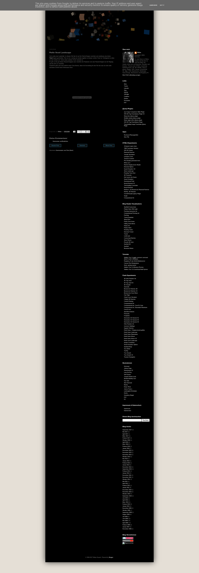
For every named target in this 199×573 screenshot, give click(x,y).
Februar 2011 (126, 485)
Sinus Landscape (129, 171)
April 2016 (125, 442)
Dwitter (126, 98)
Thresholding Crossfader (131, 185)
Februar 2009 (126, 524)
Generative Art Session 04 (131, 322)
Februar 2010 (126, 504)
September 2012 (127, 469)
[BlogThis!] (81, 131)
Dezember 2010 (127, 489)
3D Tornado (127, 284)
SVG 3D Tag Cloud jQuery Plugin (133, 122)
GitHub (126, 92)
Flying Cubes (127, 227)
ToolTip (126, 350)
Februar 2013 (126, 463)
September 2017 (127, 429)
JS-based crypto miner (130, 146)
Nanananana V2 (128, 370)
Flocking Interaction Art (130, 211)
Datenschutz (127, 410)
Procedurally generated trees (132, 160)
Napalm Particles (129, 328)
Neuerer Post (55, 145)
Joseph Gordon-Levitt (130, 376)
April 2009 (125, 522)
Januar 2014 (126, 461)
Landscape (127, 236)
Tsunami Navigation (129, 357)
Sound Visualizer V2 (129, 169)
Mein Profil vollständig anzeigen (131, 75)
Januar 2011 (126, 487)
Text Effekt (127, 348)
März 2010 (125, 502)
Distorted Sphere (128, 167)
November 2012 (127, 467)
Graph (125, 196)
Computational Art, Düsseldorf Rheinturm (135, 307)
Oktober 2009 (126, 510)
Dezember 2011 (127, 475)
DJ (125, 399)
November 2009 (127, 508)
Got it (162, 5)
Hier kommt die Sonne (130, 177)
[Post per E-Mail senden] (74, 131)
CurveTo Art (127, 309)
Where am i (127, 162)
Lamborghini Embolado (130, 391)
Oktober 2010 (126, 493)
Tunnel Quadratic (129, 217)
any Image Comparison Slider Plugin (134, 112)
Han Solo (126, 380)
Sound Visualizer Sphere (131, 344)
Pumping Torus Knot (129, 173)
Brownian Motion (128, 248)
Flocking (126, 215)
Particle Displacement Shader (132, 164)
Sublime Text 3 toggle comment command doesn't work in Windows (136, 258)
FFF (125, 102)
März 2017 (125, 436)
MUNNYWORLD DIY (130, 378)
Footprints (127, 315)
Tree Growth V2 (128, 355)
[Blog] (128, 543)
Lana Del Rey (128, 372)
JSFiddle (126, 94)
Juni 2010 (125, 498)
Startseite (82, 145)
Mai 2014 (125, 458)
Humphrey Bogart (129, 395)
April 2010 (125, 500)
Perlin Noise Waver (129, 336)
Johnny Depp (127, 368)
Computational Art (129, 198)
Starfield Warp (128, 346)
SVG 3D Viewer (128, 150)
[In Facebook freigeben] (86, 131)
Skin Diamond (128, 382)
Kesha (126, 393)
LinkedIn (126, 88)
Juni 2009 (125, 518)
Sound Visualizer (128, 179)
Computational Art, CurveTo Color (133, 305)
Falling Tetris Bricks (129, 223)
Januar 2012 (126, 473)
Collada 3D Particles (130, 299)
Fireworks (127, 313)
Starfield (126, 246)
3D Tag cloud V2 (128, 282)
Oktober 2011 (126, 479)
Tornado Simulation (129, 154)
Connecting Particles (130, 238)
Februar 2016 (126, 446)
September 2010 (127, 496)
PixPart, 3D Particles (130, 191)
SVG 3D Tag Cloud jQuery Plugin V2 (134, 114)
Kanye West (127, 387)
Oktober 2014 (126, 456)
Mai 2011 (125, 481)
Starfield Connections (130, 207)
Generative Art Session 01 (131, 318)
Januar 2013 (126, 465)
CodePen (126, 96)
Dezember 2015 (127, 450)
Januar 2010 (126, 506)
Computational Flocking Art (131, 213)
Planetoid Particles (129, 152)
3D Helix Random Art (130, 278)
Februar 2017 (126, 438)
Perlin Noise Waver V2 (130, 338)
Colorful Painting (128, 301)
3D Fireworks (128, 175)
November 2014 (127, 454)
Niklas (139, 52)
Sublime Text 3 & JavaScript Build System (136, 269)
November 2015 (127, 452)
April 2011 (125, 483)
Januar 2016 (126, 448)
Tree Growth (127, 353)
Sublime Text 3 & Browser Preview (133, 267)
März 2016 (125, 444)
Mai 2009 (125, 520)
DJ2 (125, 397)
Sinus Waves (127, 240)
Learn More (153, 5)
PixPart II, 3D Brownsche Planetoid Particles (136, 189)
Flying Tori (127, 225)
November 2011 (127, 477)
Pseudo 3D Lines (129, 242)
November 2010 (127, 491)
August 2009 (126, 514)
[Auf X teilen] (83, 131)
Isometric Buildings (129, 326)
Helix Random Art (129, 324)
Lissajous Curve (128, 156)
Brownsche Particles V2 (130, 291)
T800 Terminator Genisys (131, 148)
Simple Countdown (129, 342)
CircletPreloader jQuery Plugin (132, 193)
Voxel (51, 58)
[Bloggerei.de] (128, 538)
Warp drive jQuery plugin (131, 116)
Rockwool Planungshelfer (131, 135)
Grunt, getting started (130, 265)
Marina (126, 385)
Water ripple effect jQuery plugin (133, 120)
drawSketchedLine (129, 311)
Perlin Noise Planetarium (131, 334)
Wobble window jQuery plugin (132, 118)
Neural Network (128, 187)
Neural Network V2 (129, 183)
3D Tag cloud (127, 280)
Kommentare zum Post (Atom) (64, 150)
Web (125, 84)
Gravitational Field (129, 181)
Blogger (111, 557)
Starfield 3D (127, 244)
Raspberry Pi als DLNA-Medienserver (134, 261)
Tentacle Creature (129, 158)
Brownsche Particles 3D (131, 289)
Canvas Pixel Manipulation (131, 263)
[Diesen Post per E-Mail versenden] (78, 131)
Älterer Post (109, 145)
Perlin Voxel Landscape (130, 340)
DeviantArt (127, 100)
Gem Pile (126, 137)
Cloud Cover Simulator (130, 297)
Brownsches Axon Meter (131, 293)
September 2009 (127, 512)
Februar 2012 (126, 471)
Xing (125, 90)
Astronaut (126, 366)
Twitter (126, 86)
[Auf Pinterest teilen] (88, 131)
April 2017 (125, 434)
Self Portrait (127, 374)
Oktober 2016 (126, 440)
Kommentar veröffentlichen (60, 141)
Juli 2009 (125, 516)
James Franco (128, 389)
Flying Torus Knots (129, 221)
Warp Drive (127, 219)
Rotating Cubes (128, 229)
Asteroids (126, 287)
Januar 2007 (126, 527)
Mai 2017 (125, 431)
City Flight (127, 295)
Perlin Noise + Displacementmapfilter (134, 330)
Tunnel (126, 234)
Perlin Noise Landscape (130, 332)
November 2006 (127, 529)
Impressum (127, 408)
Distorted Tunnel (128, 232)
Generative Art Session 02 (131, 320)
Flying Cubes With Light (131, 209)
